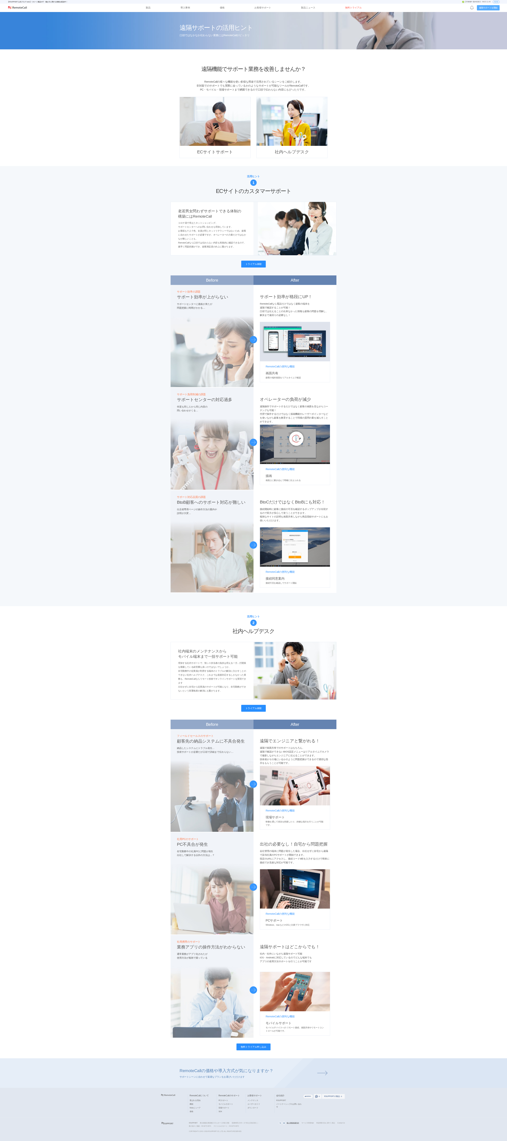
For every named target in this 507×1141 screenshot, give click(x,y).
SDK (220, 1111)
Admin (496, 2)
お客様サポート (262, 7)
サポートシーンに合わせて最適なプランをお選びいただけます (226, 1073)
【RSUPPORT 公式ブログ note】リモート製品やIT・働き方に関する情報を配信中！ (37, 2)
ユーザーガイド (253, 1104)
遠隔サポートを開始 (488, 8)
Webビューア (195, 1108)
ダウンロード (252, 1108)
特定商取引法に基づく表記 (325, 1123)
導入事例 (185, 7)
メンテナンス (252, 1100)
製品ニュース (308, 7)
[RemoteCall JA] (17, 8)
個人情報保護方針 (293, 1123)
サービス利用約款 (308, 1123)
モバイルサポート (226, 1104)
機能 (191, 1104)
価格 (222, 7)
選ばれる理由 (195, 1100)
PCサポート (223, 1100)
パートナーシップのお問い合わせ (289, 1105)
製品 (148, 7)
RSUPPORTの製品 (332, 1096)
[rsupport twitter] (280, 1123)
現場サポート (224, 1108)
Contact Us (341, 1123)
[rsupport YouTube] (284, 1123)
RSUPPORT (281, 1100)
